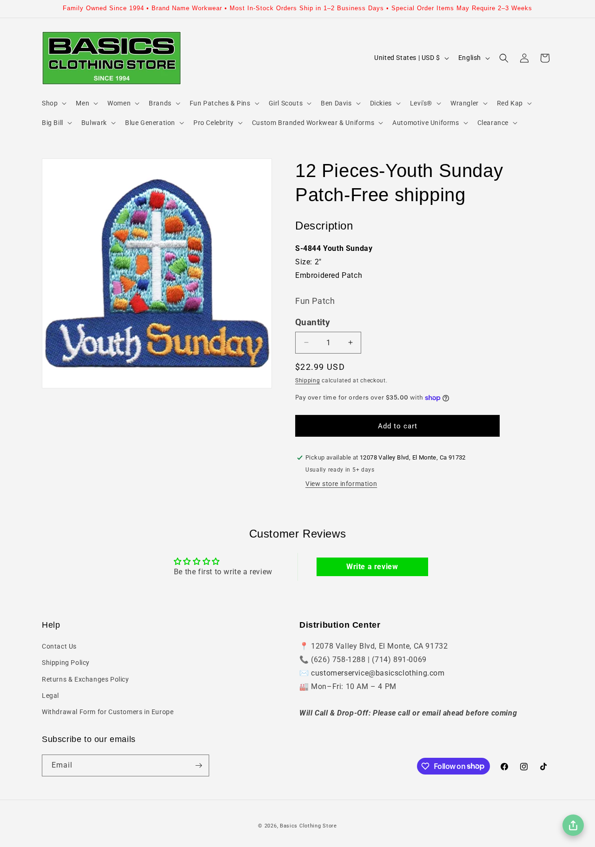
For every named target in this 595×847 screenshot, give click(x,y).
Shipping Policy (66, 662)
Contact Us (59, 646)
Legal (50, 695)
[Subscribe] (198, 765)
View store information (341, 483)
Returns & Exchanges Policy (85, 679)
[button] (53, 103)
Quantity (312, 322)
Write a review (372, 566)
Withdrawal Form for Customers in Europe (107, 712)
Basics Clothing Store (308, 826)
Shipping (307, 380)
